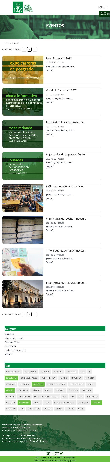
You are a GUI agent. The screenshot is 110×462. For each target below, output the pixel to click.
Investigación (10, 346)
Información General (14, 338)
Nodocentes (24, 396)
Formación (24, 403)
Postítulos (38, 384)
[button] (104, 14)
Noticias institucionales (15, 350)
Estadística (76, 378)
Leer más (49, 70)
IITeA (72, 396)
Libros (81, 409)
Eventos (15, 43)
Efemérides (59, 390)
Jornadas (58, 372)
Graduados (23, 390)
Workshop (10, 409)
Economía (90, 378)
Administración (48, 378)
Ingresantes (92, 396)
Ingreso (9, 390)
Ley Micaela (83, 403)
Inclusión (10, 403)
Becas (47, 403)
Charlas (36, 403)
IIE (90, 372)
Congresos (71, 372)
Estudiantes (11, 378)
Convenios (10, 384)
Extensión (45, 372)
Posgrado (24, 384)
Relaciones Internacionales (46, 396)
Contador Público (12, 342)
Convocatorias (13, 372)
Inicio (7, 43)
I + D (64, 396)
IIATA (82, 372)
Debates (8, 354)
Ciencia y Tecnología (56, 384)
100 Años (96, 403)
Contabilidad (34, 409)
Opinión (58, 409)
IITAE (80, 396)
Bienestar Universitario (64, 403)
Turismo (63, 378)
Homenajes (73, 390)
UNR (21, 409)
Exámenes (36, 390)
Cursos (91, 384)
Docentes (10, 396)
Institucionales (76, 384)
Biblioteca (86, 390)
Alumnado (9, 334)
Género (48, 390)
